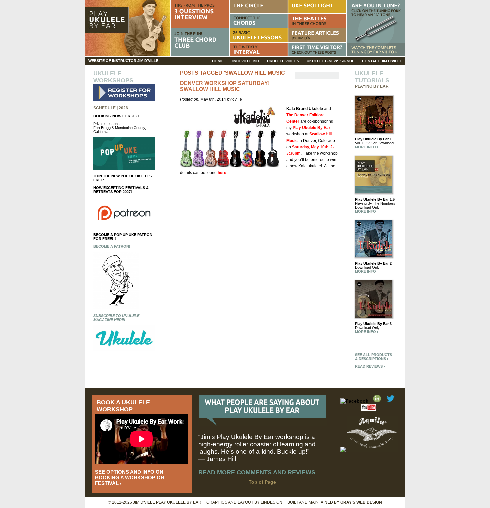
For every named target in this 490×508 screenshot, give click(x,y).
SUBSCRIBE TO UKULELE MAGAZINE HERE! (116, 318)
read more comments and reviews (256, 472)
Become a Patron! (111, 246)
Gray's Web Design (361, 502)
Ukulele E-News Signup (330, 61)
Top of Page (262, 482)
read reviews (369, 366)
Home (217, 61)
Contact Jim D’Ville (382, 61)
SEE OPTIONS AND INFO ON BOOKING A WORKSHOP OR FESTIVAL (129, 477)
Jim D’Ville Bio (245, 61)
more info (366, 147)
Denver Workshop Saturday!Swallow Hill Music (225, 86)
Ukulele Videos (283, 61)
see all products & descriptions (373, 357)
